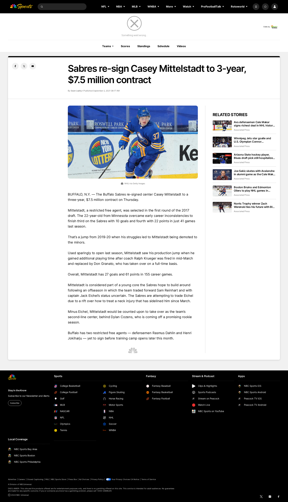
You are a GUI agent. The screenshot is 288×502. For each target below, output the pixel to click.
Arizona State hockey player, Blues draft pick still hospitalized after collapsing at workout (254, 156)
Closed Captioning (35, 479)
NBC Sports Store (58, 479)
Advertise (12, 479)
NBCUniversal (26, 484)
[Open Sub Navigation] (109, 6)
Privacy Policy (97, 479)
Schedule (164, 46)
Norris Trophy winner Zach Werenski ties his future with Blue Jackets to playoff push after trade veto (255, 205)
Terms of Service (148, 479)
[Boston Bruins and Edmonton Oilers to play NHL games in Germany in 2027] (222, 191)
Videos (181, 46)
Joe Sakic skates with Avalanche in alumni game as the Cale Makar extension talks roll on (255, 172)
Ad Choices (84, 479)
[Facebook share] (15, 66)
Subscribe (14, 403)
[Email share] (32, 66)
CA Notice (134, 479)
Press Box (72, 479)
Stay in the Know (17, 390)
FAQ (47, 479)
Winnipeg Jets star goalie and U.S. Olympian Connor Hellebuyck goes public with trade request (252, 140)
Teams (106, 46)
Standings (143, 46)
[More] (256, 6)
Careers (21, 479)
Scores (125, 46)
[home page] (21, 6)
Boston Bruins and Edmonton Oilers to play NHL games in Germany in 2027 (252, 189)
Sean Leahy (76, 90)
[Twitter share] (24, 66)
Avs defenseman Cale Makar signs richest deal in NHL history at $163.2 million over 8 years (254, 123)
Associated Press (242, 130)
